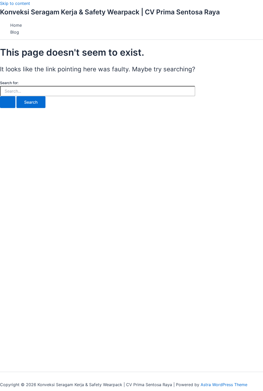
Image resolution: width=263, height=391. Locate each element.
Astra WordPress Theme (224, 384)
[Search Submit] (7, 102)
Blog (14, 32)
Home (16, 25)
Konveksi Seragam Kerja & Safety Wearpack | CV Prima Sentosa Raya (110, 12)
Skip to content (15, 3)
